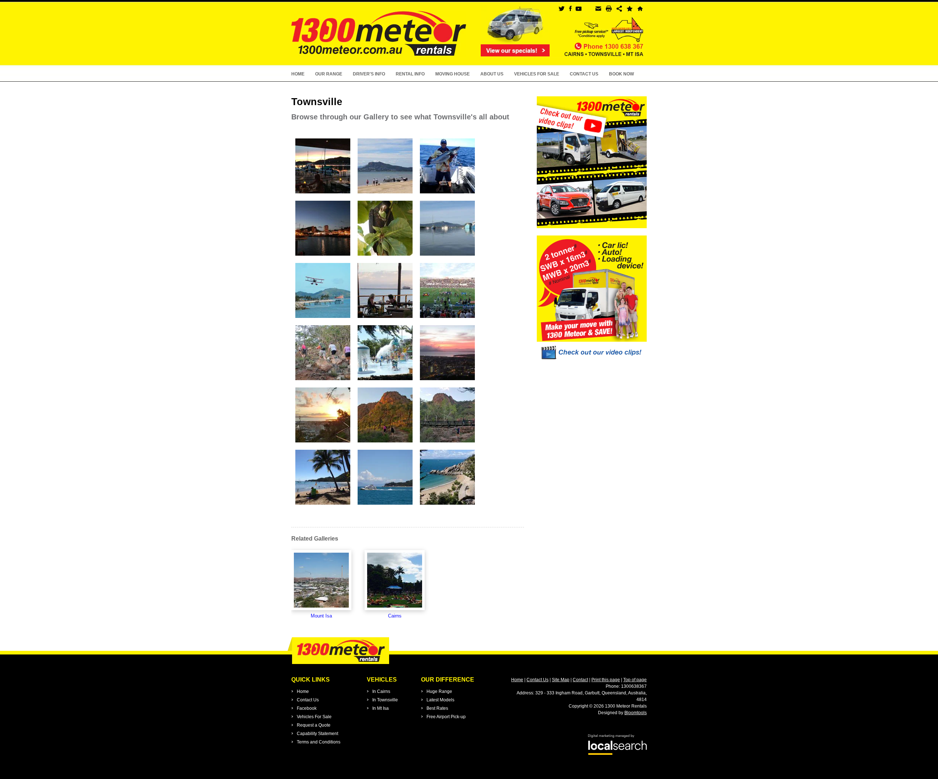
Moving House (452, 74)
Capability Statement (317, 733)
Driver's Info (369, 74)
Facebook (307, 708)
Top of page (635, 679)
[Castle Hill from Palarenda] (385, 194)
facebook (570, 8)
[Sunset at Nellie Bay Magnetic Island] (322, 194)
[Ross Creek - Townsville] (322, 256)
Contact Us (584, 74)
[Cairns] (395, 580)
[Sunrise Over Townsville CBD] (447, 381)
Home (297, 74)
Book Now (621, 74)
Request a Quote (313, 725)
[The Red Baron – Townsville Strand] (322, 319)
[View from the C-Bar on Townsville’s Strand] (385, 319)
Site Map (560, 679)
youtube (578, 8)
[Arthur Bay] (447, 505)
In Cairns (381, 691)
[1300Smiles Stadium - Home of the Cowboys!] (447, 319)
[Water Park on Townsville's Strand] (385, 381)
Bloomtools (635, 712)
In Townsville (385, 699)
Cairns (395, 616)
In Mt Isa (380, 708)
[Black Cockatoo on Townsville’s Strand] (385, 256)
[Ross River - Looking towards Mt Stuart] (447, 256)
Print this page (605, 679)
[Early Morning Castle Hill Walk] (385, 443)
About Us (491, 74)
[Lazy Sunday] (322, 505)
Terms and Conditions (318, 742)
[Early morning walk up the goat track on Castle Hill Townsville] (322, 381)
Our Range (328, 74)
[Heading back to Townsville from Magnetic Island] (385, 505)
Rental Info (410, 74)
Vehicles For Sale (536, 74)
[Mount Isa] (321, 580)
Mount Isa (321, 616)
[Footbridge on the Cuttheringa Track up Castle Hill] (447, 443)
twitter (561, 8)
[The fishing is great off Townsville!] (447, 194)
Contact (580, 679)
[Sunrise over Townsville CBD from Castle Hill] (322, 443)
